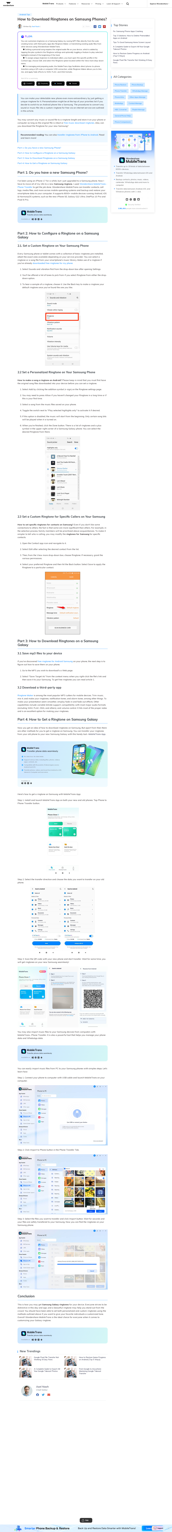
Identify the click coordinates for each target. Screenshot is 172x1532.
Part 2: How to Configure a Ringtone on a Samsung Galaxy (46, 153)
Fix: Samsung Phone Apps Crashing (128, 31)
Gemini (59, 83)
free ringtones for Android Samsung (55, 661)
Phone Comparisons (123, 122)
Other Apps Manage (137, 97)
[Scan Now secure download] (39, 219)
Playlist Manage (138, 109)
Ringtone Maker (25, 695)
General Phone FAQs (123, 116)
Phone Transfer (121, 91)
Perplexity (44, 83)
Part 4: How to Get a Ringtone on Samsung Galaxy (42, 163)
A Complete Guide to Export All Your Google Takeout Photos (131, 47)
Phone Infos (119, 97)
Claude (74, 83)
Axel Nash (35, 26)
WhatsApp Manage (140, 91)
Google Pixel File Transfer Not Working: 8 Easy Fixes (132, 61)
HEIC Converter (121, 109)
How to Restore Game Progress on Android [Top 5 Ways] (131, 54)
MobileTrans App (97, 734)
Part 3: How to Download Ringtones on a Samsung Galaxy (46, 158)
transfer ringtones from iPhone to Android (78, 134)
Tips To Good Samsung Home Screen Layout (132, 42)
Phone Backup (137, 85)
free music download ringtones (79, 122)
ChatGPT (29, 83)
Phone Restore (120, 85)
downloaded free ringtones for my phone (53, 263)
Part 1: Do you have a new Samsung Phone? (39, 147)
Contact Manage (135, 103)
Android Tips (24, 14)
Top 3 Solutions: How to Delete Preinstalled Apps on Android (131, 36)
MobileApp (119, 103)
